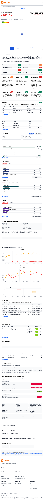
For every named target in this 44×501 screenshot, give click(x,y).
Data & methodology (33, 488)
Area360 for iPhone (18, 486)
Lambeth (10, 19)
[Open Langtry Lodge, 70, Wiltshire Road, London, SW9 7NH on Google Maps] (41, 312)
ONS (14, 453)
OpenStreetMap (34, 453)
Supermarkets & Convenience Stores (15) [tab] (9, 344)
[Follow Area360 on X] (6, 468)
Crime (12, 48)
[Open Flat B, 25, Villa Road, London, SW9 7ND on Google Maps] (41, 310)
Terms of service (10, 493)
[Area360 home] (5, 2)
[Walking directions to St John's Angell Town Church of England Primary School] (40, 328)
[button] (22, 34)
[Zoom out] (42, 47)
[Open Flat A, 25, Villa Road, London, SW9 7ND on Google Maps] (41, 308)
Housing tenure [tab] (5, 202)
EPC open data (18, 453)
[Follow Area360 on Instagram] (4, 468)
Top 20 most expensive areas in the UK (22, 474)
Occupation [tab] (9, 182)
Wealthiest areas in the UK (20, 478)
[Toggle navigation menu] (42, 2)
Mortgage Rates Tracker (5, 485)
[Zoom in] (42, 45)
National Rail (40, 453)
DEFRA (31, 453)
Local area (31, 133)
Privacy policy (3, 493)
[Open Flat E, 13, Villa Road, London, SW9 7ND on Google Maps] (41, 306)
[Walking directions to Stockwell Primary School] (40, 334)
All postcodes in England (5, 478)
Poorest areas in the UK (19, 476)
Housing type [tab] (11, 202)
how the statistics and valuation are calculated (14, 454)
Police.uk (8, 453)
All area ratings (18, 473)
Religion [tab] (9, 163)
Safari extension (18, 485)
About (31, 485)
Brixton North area (38, 133)
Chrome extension (18, 483)
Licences (15, 493)
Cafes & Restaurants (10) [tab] (28, 344)
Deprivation (17, 48)
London (6, 19)
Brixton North (16, 19)
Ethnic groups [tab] (4, 163)
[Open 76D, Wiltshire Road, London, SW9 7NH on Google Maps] (41, 314)
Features (2, 476)
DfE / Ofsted (12, 453)
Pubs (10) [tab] (20, 344)
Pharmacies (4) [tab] (37, 344)
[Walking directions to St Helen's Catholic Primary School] (40, 331)
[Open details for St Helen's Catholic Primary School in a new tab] (40, 332)
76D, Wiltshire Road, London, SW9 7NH (14, 314)
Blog (30, 483)
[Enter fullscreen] (42, 21)
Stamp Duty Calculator (5, 486)
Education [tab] (4, 182)
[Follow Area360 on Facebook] (2, 468)
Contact (31, 486)
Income (22, 48)
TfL (37, 453)
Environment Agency (26, 453)
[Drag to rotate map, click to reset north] (42, 49)
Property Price (31, 48)
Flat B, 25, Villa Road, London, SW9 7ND (14, 310)
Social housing (26, 48)
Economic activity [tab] (15, 182)
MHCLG (21, 453)
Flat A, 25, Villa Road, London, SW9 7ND (14, 308)
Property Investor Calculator (6, 483)
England (2, 19)
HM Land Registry (4, 453)
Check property (3, 474)
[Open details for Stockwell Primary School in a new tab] (40, 335)
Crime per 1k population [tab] (6, 143)
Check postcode (4, 473)
